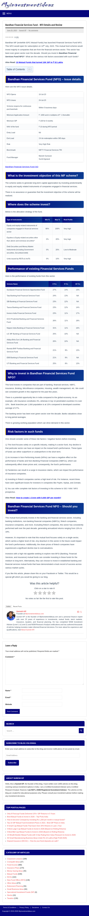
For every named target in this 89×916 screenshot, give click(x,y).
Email (8, 697)
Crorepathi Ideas (13, 862)
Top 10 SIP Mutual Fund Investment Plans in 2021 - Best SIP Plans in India (36, 823)
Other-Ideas (11, 883)
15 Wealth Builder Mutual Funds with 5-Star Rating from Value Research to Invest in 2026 (41, 835)
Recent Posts (17, 606)
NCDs (9, 877)
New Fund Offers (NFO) (16, 880)
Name (8, 691)
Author (8, 606)
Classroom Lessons (14, 859)
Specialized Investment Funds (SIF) (21, 892)
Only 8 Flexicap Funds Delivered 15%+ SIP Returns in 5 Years (31, 814)
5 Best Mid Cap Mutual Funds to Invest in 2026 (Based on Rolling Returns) (35, 832)
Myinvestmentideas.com (34, 614)
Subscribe (12, 763)
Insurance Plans (13, 868)
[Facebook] (78, 612)
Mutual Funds (12, 874)
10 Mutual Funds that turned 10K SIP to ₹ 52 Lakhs (39, 62)
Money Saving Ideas (15, 871)
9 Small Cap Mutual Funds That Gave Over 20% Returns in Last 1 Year (34, 826)
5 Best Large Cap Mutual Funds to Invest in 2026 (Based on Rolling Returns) (36, 829)
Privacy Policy (24, 907)
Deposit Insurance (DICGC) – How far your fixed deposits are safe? (33, 841)
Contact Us (46, 907)
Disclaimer (35, 907)
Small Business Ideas (15, 889)
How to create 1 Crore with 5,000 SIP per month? (38, 498)
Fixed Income (12, 865)
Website (8, 704)
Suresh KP (22, 30)
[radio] (35, 593)
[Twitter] (81, 612)
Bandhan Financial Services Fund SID (21, 167)
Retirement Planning (15, 886)
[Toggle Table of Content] (28, 69)
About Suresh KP (27, 630)
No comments (33, 30)
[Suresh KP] (11, 620)
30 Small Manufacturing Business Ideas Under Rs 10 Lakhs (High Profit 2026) (37, 838)
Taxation (10, 898)
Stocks (9, 895)
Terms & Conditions (9, 907)
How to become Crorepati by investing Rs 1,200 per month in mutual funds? (36, 820)
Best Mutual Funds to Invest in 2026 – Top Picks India (27, 817)
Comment (9, 657)
